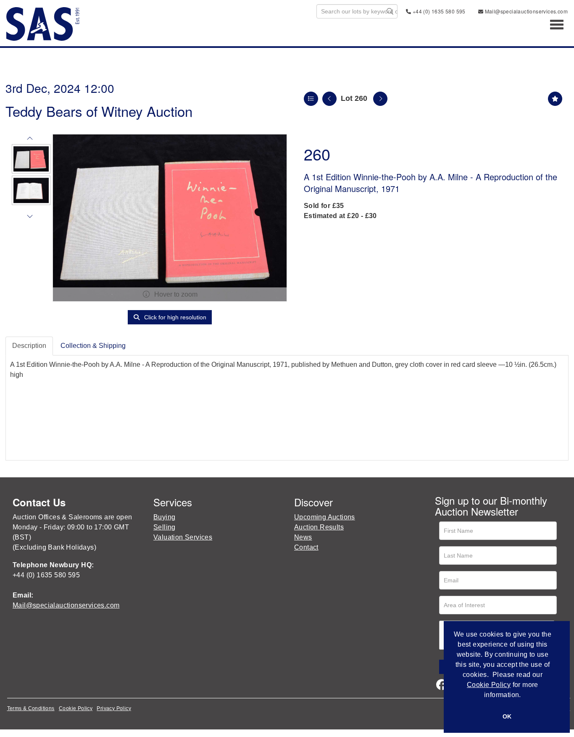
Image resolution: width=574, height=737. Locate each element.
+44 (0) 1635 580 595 (438, 11)
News (303, 537)
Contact (306, 547)
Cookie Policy (75, 708)
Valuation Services (182, 537)
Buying (164, 517)
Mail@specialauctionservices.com (525, 11)
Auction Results (319, 527)
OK (507, 716)
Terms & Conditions (31, 708)
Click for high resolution (174, 317)
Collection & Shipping (93, 345)
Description (29, 345)
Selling (164, 527)
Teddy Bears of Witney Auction (98, 111)
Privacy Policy (114, 708)
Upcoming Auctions (324, 517)
